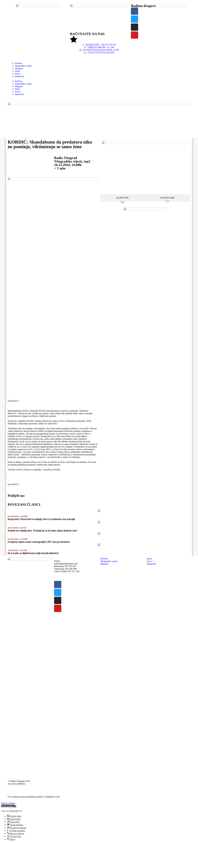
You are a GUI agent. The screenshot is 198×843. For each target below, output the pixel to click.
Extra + (18, 73)
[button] (8, 806)
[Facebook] (134, 11)
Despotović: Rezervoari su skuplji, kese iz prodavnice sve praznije (41, 519)
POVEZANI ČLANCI (24, 504)
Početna (18, 63)
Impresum (19, 76)
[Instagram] (134, 27)
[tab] (122, 197)
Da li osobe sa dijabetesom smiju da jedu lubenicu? (33, 553)
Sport (17, 71)
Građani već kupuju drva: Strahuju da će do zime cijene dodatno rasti (42, 530)
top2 (87, 161)
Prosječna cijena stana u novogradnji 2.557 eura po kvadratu (39, 541)
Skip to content (8, 803)
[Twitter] (134, 19)
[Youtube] (134, 35)
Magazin (19, 68)
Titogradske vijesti (23, 66)
